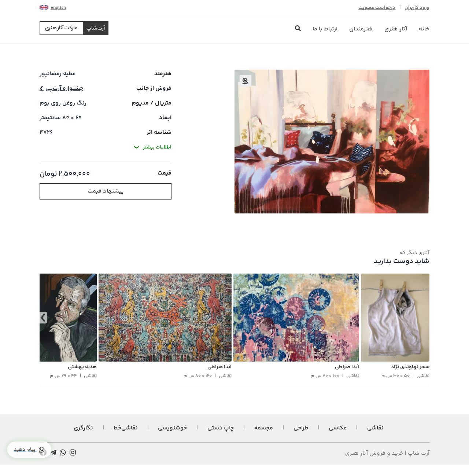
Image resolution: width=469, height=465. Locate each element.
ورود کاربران (417, 7)
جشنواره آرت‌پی (64, 88)
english (58, 7)
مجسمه (263, 428)
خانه (424, 29)
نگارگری (83, 428)
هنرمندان (361, 29)
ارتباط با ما (325, 29)
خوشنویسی (172, 428)
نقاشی (375, 428)
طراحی (301, 428)
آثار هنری (395, 29)
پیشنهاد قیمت (106, 191)
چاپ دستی (220, 428)
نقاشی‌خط (126, 428)
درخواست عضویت (376, 7)
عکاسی (338, 428)
